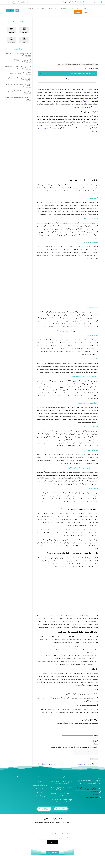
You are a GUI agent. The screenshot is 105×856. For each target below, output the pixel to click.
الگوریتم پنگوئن (90, 646)
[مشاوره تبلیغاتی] (11, 38)
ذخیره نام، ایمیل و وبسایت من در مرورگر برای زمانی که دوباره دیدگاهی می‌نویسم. (73, 747)
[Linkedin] (27, 2)
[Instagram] (22, 2)
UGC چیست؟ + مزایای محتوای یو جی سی (19, 73)
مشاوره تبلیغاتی (11, 42)
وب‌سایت (95, 744)
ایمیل (96, 741)
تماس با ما (24, 42)
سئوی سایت (40, 128)
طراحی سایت (74, 8)
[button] (17, 10)
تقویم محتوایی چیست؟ (63, 331)
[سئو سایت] (24, 28)
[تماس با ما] (24, 38)
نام (96, 738)
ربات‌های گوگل (86, 101)
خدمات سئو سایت (52, 8)
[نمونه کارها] (11, 28)
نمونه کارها (11, 32)
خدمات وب (30, 8)
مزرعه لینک (94, 339)
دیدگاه (95, 735)
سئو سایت (24, 32)
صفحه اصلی (84, 8)
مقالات (86, 12)
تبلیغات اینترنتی (40, 8)
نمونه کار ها (64, 8)
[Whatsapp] (24, 2)
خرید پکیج (78, 12)
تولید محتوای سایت (57, 249)
